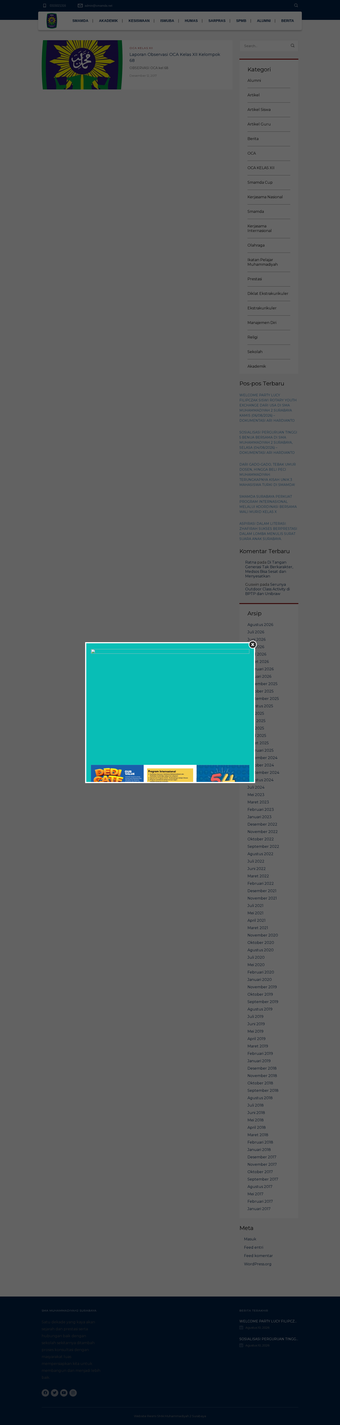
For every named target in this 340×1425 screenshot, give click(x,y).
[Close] (253, 645)
